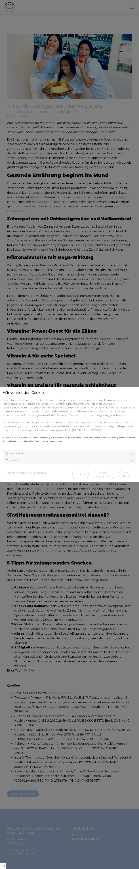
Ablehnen (80, 474)
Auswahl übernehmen (103, 474)
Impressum (40, 472)
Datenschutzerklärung (19, 472)
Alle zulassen (125, 474)
